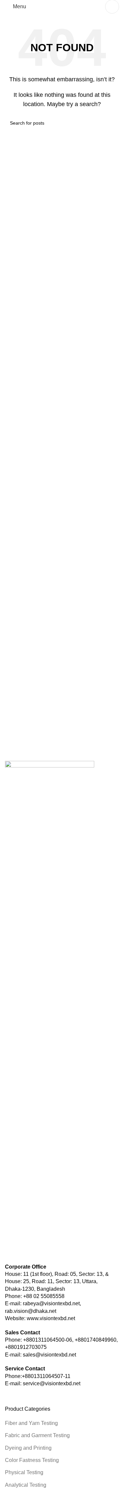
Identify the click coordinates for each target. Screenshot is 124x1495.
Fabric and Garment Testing (37, 1435)
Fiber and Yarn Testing (31, 1423)
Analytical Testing (25, 1485)
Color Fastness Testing (32, 1460)
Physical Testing (24, 1472)
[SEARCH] (111, 123)
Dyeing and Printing (28, 1448)
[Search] (112, 6)
